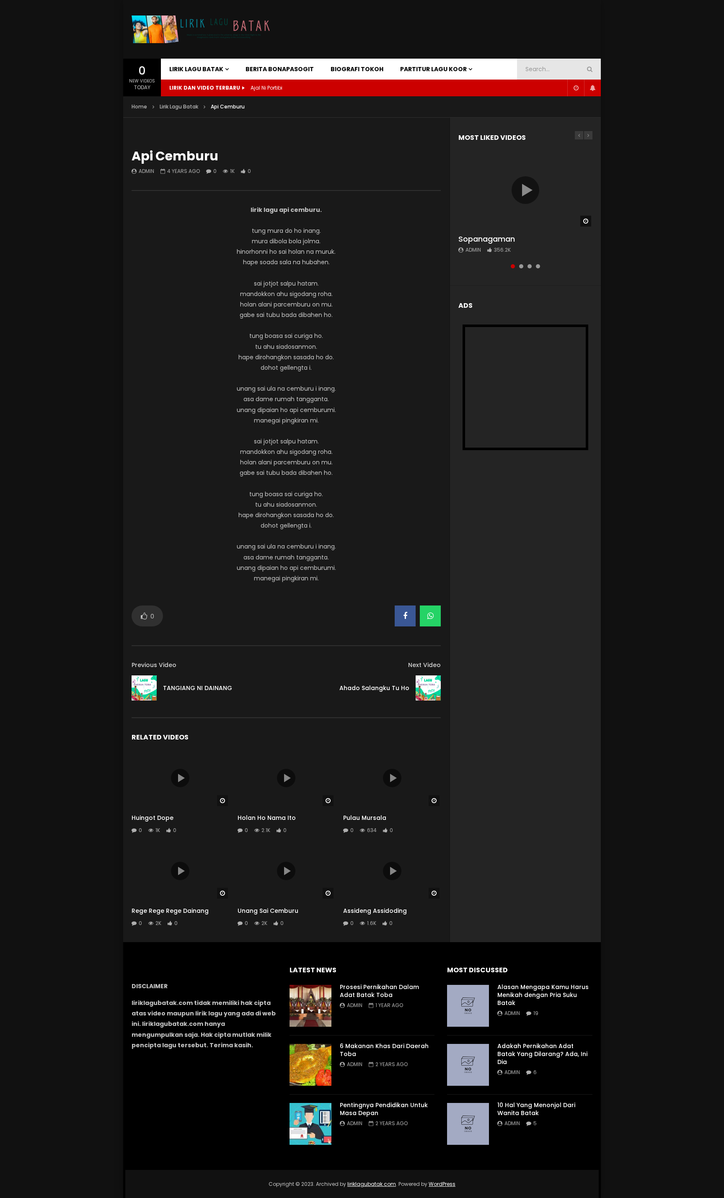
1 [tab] (513, 266)
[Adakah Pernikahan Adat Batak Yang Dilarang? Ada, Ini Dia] (468, 1065)
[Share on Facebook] (405, 615)
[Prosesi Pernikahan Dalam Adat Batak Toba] (310, 1006)
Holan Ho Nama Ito (267, 818)
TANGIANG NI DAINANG (197, 688)
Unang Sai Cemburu (268, 911)
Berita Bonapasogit (280, 69)
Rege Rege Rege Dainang (170, 911)
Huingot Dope (152, 818)
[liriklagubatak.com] (203, 29)
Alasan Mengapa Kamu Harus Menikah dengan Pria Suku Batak (543, 995)
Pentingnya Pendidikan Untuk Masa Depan (384, 1109)
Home (139, 106)
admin (146, 171)
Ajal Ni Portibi (266, 87)
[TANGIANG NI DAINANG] (144, 688)
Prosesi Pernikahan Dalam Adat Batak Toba (379, 991)
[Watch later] (575, 88)
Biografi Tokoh (357, 69)
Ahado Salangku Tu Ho (374, 688)
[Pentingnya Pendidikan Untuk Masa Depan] (310, 1124)
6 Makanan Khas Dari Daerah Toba (384, 1050)
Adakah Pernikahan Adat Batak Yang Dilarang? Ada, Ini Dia (542, 1054)
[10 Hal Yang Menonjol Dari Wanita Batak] (468, 1124)
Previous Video (154, 665)
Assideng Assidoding (375, 911)
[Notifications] (592, 88)
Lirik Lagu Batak (196, 69)
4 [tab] (538, 266)
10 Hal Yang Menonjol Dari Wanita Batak (536, 1109)
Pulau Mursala (364, 818)
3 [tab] (529, 266)
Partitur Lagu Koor (433, 69)
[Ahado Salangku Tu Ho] (428, 688)
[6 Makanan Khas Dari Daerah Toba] (310, 1065)
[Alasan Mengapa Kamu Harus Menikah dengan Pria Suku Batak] (468, 1006)
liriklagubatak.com (371, 1184)
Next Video (424, 665)
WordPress (442, 1184)
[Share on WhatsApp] (430, 615)
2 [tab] (521, 266)
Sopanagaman (486, 239)
